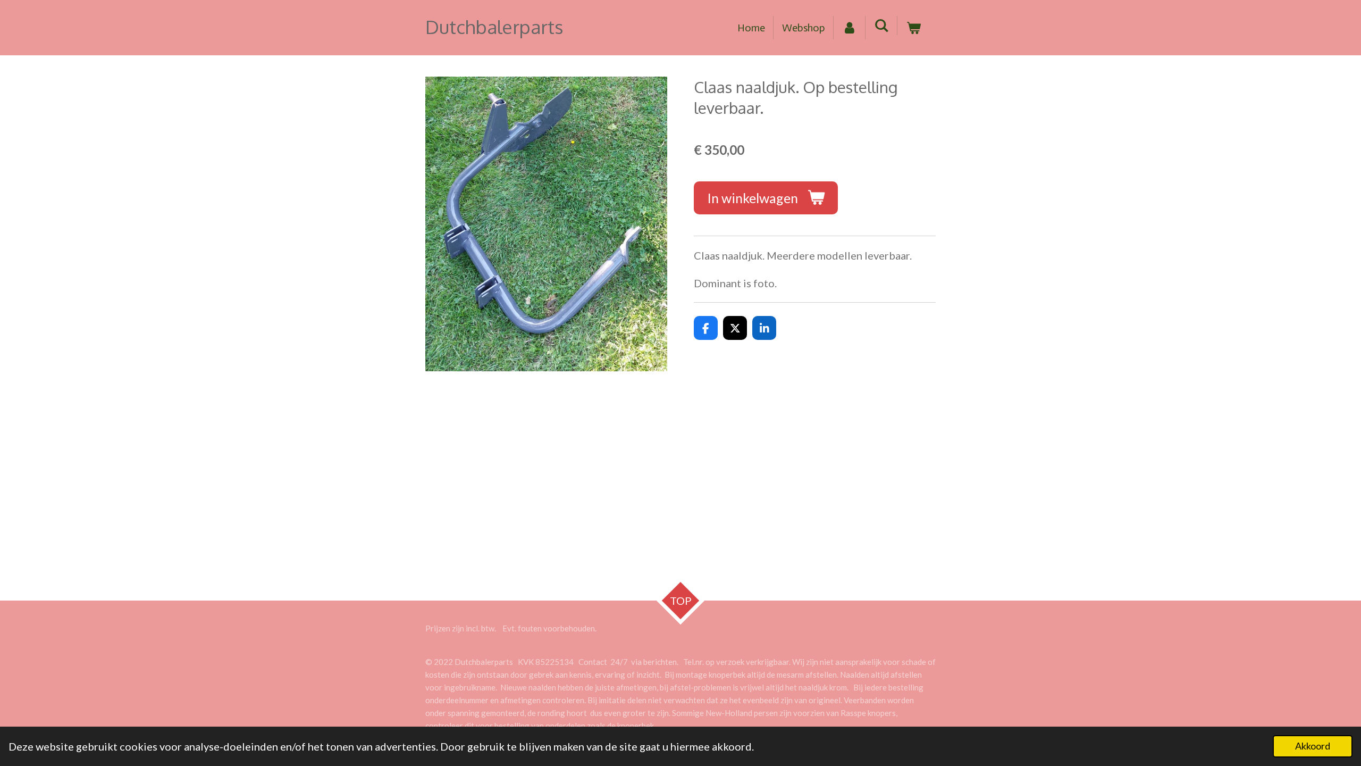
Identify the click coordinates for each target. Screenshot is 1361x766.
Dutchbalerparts (494, 26)
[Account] (850, 27)
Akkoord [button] (1312, 746)
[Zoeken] (881, 25)
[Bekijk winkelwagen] (913, 27)
